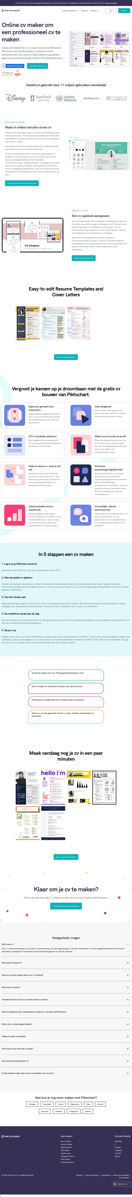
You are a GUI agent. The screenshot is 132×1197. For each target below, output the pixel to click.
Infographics (73, 1111)
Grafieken (58, 1111)
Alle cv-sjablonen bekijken (66, 357)
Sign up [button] (124, 11)
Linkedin (118, 1147)
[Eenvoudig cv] (28, 788)
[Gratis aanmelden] (99, 49)
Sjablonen (84, 11)
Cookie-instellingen (91, 1175)
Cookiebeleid (106, 1175)
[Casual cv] (79, 788)
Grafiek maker (66, 1153)
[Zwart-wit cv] (104, 788)
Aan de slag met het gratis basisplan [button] (66, 906)
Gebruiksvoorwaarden (121, 1175)
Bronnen (94, 11)
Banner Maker (66, 1141)
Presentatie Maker (67, 1162)
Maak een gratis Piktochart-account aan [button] (21, 183)
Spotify (117, 1156)
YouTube (118, 1153)
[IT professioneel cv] (28, 323)
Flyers (88, 1104)
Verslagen (32, 1104)
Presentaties (46, 1104)
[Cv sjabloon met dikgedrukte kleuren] (53, 788)
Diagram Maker (66, 1147)
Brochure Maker (66, 1144)
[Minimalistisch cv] (53, 823)
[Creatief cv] (28, 823)
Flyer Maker (65, 1150)
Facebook (118, 1141)
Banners (100, 1104)
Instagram (118, 1150)
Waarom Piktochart (69, 11)
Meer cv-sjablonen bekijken (66, 857)
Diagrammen (74, 1104)
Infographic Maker (67, 1156)
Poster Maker (65, 1159)
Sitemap (79, 1175)
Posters (60, 1104)
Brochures (44, 1111)
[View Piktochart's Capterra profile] (7, 74)
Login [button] (111, 11)
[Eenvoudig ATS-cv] (79, 323)
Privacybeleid (123, 1178)
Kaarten (88, 1111)
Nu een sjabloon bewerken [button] (83, 258)
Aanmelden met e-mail (37, 66)
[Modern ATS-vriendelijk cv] (53, 323)
